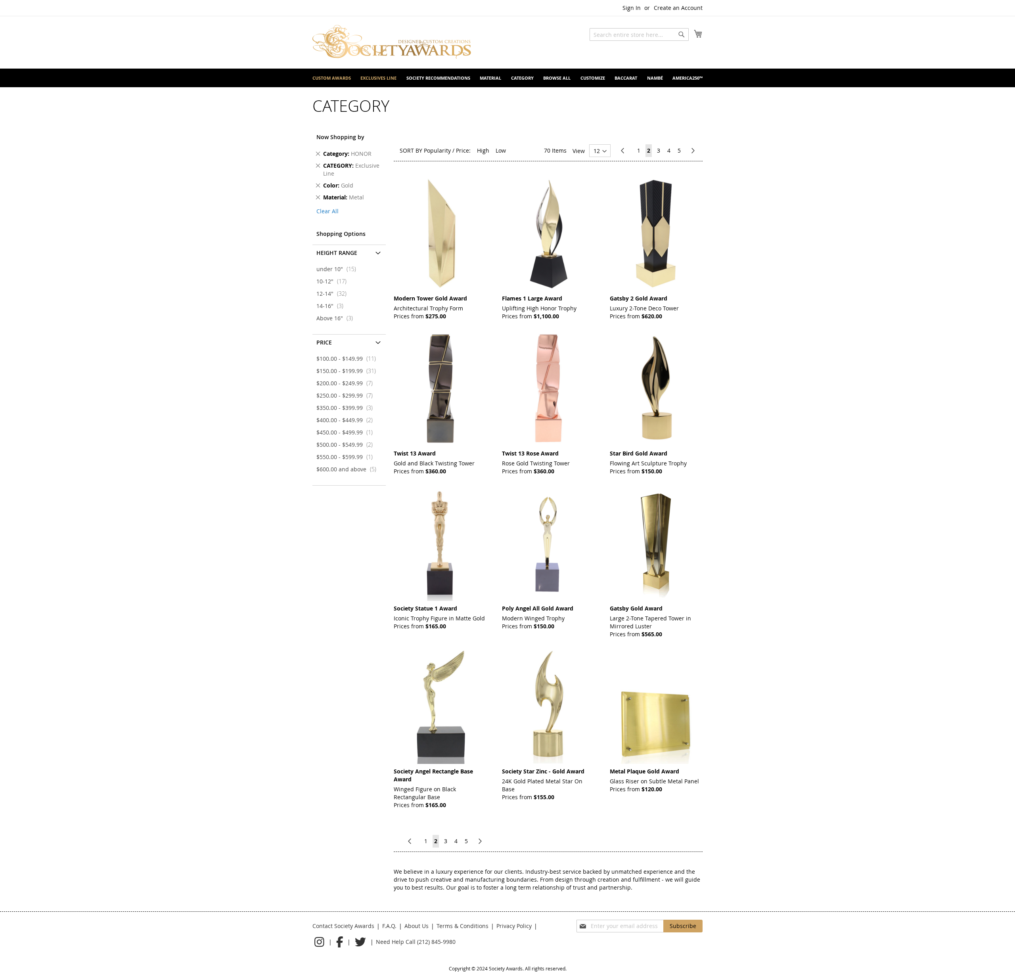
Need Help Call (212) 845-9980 (416, 941)
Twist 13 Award (415, 453)
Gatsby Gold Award (636, 608)
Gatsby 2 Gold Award (638, 298)
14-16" (332, 306)
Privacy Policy (514, 926)
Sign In (631, 7)
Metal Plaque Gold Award (644, 771)
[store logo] (391, 42)
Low (501, 150)
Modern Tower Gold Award (430, 298)
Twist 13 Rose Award (530, 453)
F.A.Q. (389, 926)
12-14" (333, 293)
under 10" (338, 269)
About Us (416, 926)
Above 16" (337, 318)
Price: (463, 150)
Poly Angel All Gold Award (537, 608)
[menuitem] (332, 78)
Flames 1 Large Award (532, 298)
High (483, 150)
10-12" (333, 281)
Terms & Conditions (462, 926)
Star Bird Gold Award (638, 453)
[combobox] (639, 34)
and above (348, 469)
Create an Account (678, 7)
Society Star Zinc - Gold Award (543, 771)
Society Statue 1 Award (425, 608)
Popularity (437, 150)
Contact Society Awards (343, 926)
